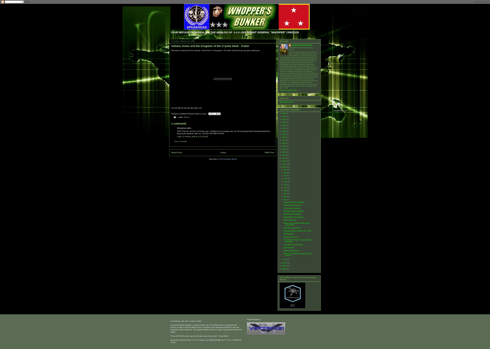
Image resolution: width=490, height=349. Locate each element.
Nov (285, 173)
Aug (285, 182)
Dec (285, 170)
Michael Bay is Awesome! (292, 214)
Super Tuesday (289, 248)
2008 (284, 167)
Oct (285, 176)
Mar (285, 197)
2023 (284, 122)
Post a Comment (180, 141)
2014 (284, 149)
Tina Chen (228, 340)
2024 (284, 119)
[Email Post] (175, 117)
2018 (284, 137)
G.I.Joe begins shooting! (292, 208)
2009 (284, 164)
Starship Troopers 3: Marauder (294, 202)
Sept (285, 179)
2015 (284, 146)
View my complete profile (288, 90)
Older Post (269, 152)
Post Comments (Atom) (228, 159)
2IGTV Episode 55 (290, 220)
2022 (284, 125)
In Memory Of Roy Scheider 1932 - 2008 (297, 231)
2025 (284, 116)
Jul (285, 185)
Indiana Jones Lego (290, 237)
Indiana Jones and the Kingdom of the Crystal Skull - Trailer (210, 46)
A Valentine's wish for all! (292, 228)
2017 (284, 140)
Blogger (173, 342)
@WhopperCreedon (287, 102)
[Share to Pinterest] (219, 114)
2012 (284, 155)
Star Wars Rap (289, 234)
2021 (284, 128)
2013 (284, 152)
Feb (285, 200)
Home (223, 152)
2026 (284, 113)
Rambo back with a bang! (292, 205)
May (285, 191)
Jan (285, 259)
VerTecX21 (195, 340)
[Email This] (209, 114)
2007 (284, 263)
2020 (284, 131)
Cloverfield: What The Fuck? (293, 245)
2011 (284, 158)
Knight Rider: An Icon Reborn (294, 217)
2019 (284, 134)
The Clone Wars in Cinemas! (293, 211)
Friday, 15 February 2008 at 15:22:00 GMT (192, 137)
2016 (284, 143)
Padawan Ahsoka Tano (291, 251)
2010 (284, 161)
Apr (285, 194)
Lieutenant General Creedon (301, 45)
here (200, 108)
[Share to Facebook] (217, 114)
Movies (186, 117)
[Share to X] (214, 114)
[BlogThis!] (212, 114)
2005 (284, 269)
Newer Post (176, 152)
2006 (284, 266)
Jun (285, 188)
